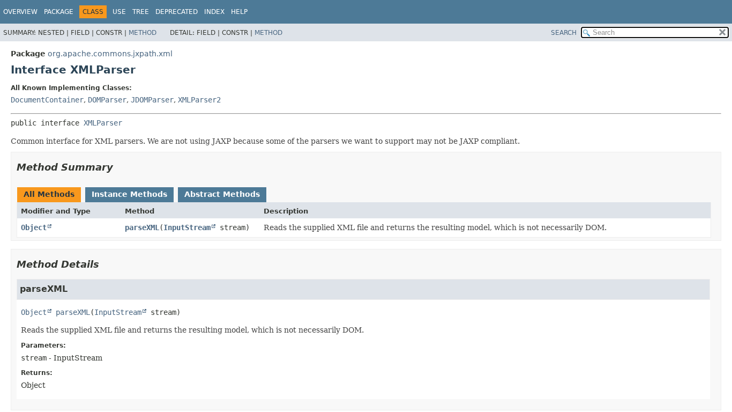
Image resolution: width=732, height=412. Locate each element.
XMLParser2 (199, 99)
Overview (20, 12)
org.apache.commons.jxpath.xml (110, 53)
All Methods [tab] (49, 194)
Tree (140, 12)
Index (214, 12)
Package (58, 12)
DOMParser (107, 99)
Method (142, 32)
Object (34, 227)
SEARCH (564, 32)
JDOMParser (152, 99)
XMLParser (103, 123)
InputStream (187, 227)
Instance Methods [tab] (129, 194)
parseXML (142, 227)
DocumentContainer (47, 99)
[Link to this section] (120, 167)
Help (239, 12)
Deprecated (176, 12)
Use (119, 12)
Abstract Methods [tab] (222, 194)
